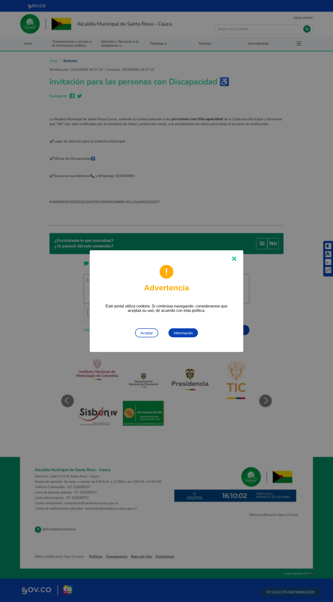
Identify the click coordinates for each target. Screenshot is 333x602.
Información (183, 333)
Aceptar (146, 333)
